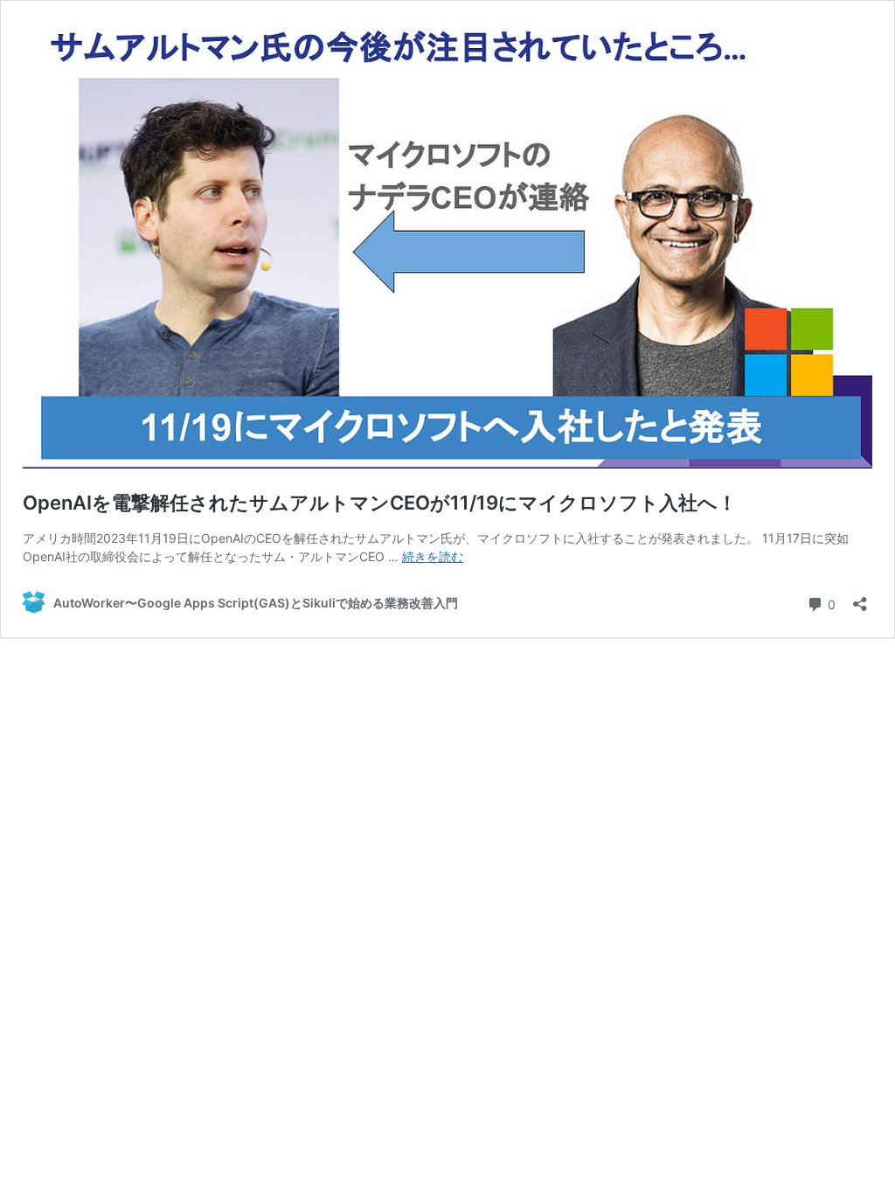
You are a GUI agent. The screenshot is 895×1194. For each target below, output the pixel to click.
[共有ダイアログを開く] (860, 598)
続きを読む (432, 556)
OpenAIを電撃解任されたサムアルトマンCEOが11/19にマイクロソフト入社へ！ (380, 502)
